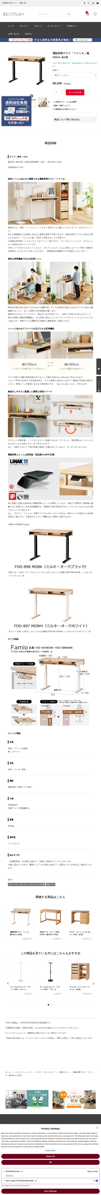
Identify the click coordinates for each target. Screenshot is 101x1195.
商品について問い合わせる (67, 119)
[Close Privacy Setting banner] (97, 1128)
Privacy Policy (50, 1150)
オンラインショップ (23, 1072)
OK (50, 1162)
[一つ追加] (62, 91)
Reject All (50, 1156)
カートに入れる (75, 92)
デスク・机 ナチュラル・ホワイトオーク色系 (26, 884)
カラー (55, 70)
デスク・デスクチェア (45, 1072)
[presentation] (48, 102)
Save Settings (50, 1191)
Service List (9, 1175)
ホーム (8, 1072)
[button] (48, 1004)
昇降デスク (50, 884)
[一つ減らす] (62, 93)
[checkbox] (95, 1181)
